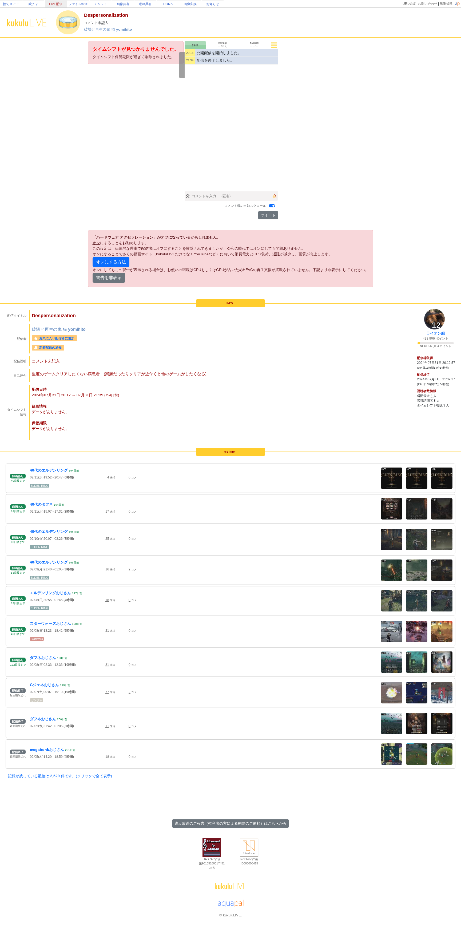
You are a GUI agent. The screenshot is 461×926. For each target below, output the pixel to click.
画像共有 (123, 4)
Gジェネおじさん (44, 685)
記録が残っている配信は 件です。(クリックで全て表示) (60, 776)
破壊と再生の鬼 (97, 29)
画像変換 (190, 4)
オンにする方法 (111, 262)
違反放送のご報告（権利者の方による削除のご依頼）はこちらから (230, 823)
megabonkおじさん (47, 749)
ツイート (268, 215)
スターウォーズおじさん (50, 623)
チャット (100, 4)
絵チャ (33, 4)
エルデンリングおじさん (50, 593)
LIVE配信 (55, 4)
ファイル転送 (78, 4)
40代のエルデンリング (49, 470)
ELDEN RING (40, 485)
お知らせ (212, 4)
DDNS (168, 4)
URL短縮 (409, 4)
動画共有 (145, 4)
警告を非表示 (109, 277)
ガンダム (36, 700)
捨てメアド (11, 4)
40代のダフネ (41, 504)
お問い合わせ (427, 4)
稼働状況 (446, 4)
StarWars (37, 639)
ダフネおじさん (43, 657)
